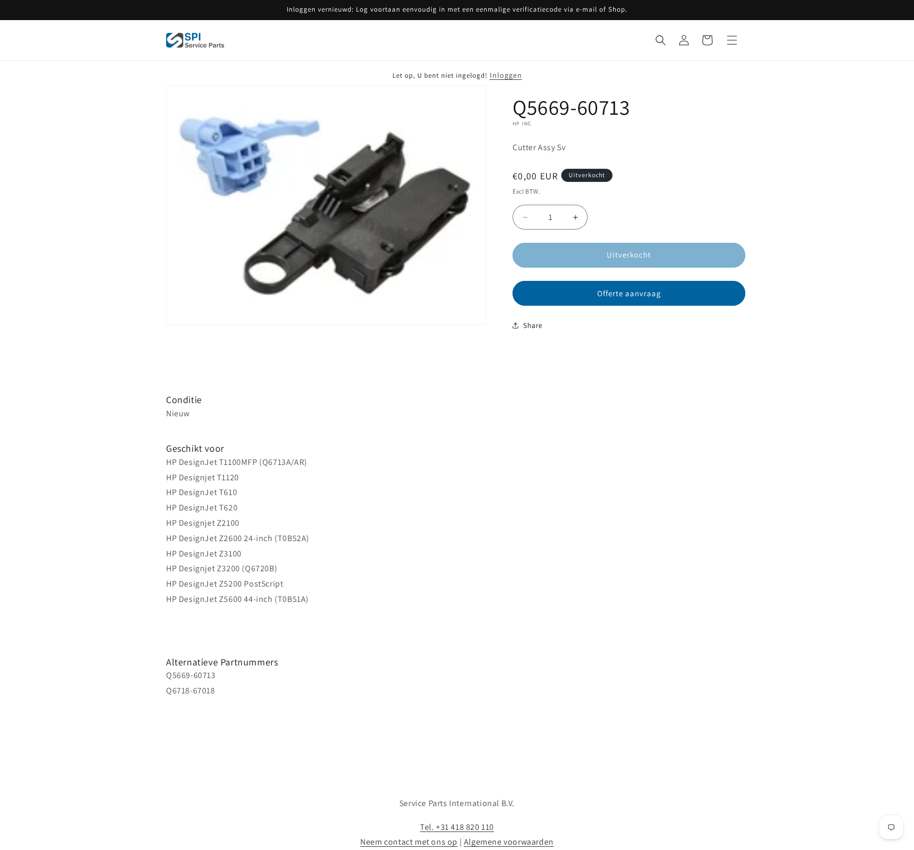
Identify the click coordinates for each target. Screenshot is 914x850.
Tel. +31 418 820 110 (457, 827)
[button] (660, 40)
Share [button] (533, 325)
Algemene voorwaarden (509, 841)
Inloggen (506, 75)
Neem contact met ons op (409, 841)
